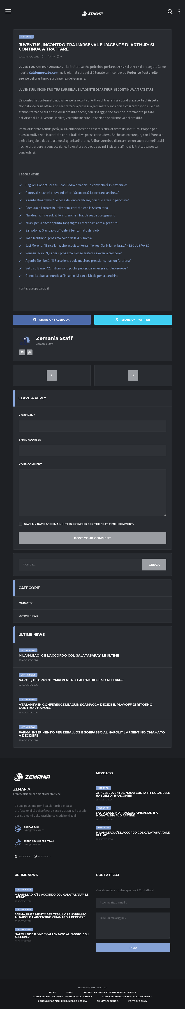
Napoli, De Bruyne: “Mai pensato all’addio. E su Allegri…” (71, 680)
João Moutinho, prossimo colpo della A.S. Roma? (58, 238)
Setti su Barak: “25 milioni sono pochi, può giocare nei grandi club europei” (77, 268)
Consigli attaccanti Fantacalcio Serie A (109, 992)
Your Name (27, 415)
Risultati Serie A (107, 1001)
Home (52, 992)
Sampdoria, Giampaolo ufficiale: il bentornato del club (62, 230)
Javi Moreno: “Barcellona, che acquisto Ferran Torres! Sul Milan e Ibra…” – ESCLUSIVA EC (87, 245)
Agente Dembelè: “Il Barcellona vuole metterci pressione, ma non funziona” (78, 260)
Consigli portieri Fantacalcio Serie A (62, 1001)
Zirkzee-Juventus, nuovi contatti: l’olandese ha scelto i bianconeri (133, 794)
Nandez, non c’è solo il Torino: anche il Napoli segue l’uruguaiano (70, 215)
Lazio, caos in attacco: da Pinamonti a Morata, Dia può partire (126, 814)
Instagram (44, 856)
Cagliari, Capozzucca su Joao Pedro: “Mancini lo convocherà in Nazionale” (76, 185)
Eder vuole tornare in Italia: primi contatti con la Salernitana (66, 208)
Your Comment (30, 464)
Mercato (25, 602)
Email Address (30, 439)
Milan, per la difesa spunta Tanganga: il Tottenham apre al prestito (71, 223)
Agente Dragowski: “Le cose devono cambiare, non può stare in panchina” (77, 200)
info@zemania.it (34, 830)
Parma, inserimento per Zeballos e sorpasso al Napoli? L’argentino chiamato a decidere (92, 734)
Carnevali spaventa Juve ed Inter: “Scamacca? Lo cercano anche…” (72, 193)
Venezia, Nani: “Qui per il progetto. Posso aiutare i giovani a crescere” (73, 253)
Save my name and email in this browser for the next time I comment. (79, 524)
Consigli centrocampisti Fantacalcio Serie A (62, 996)
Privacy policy (137, 1001)
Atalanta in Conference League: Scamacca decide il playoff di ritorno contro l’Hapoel (85, 706)
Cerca (154, 564)
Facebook (24, 856)
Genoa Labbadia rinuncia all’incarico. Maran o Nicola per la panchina (71, 276)
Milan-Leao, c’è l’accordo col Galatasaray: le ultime (69, 655)
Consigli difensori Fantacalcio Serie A (127, 996)
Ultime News (28, 616)
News (69, 992)
